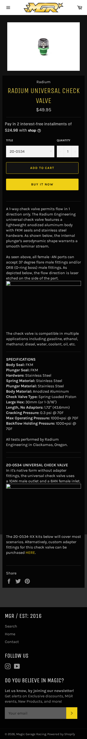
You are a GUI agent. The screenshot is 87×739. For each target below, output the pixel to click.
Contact (12, 641)
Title (9, 140)
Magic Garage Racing (31, 734)
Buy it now (42, 184)
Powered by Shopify (61, 734)
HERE (30, 552)
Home (10, 634)
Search (11, 626)
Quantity (63, 140)
